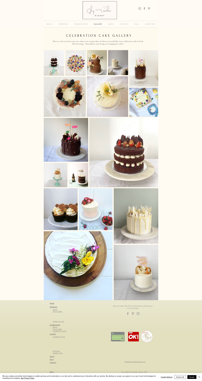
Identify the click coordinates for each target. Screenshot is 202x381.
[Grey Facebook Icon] (144, 8)
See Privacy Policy (27, 378)
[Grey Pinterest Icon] (149, 8)
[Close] (199, 377)
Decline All (180, 377)
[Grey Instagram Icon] (139, 8)
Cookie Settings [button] (166, 377)
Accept (191, 377)
